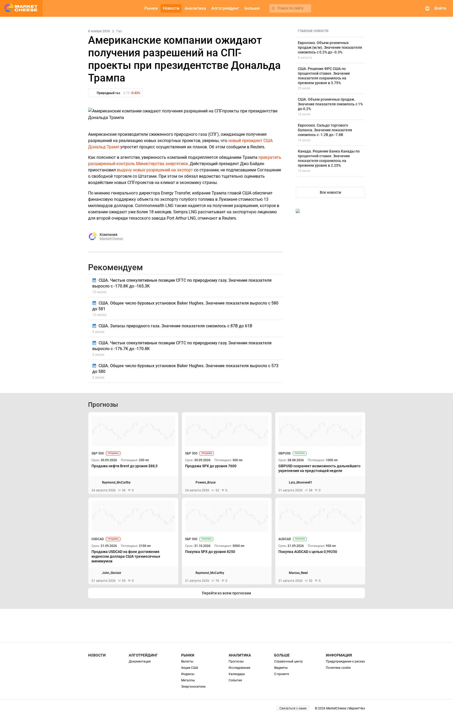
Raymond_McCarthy (116, 482)
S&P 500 (97, 453)
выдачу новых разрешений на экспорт (155, 169)
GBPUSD (284, 453)
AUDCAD (284, 539)
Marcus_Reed (298, 573)
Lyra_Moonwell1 (300, 482)
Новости (97, 655)
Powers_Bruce (205, 482)
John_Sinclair (111, 573)
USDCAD (97, 539)
